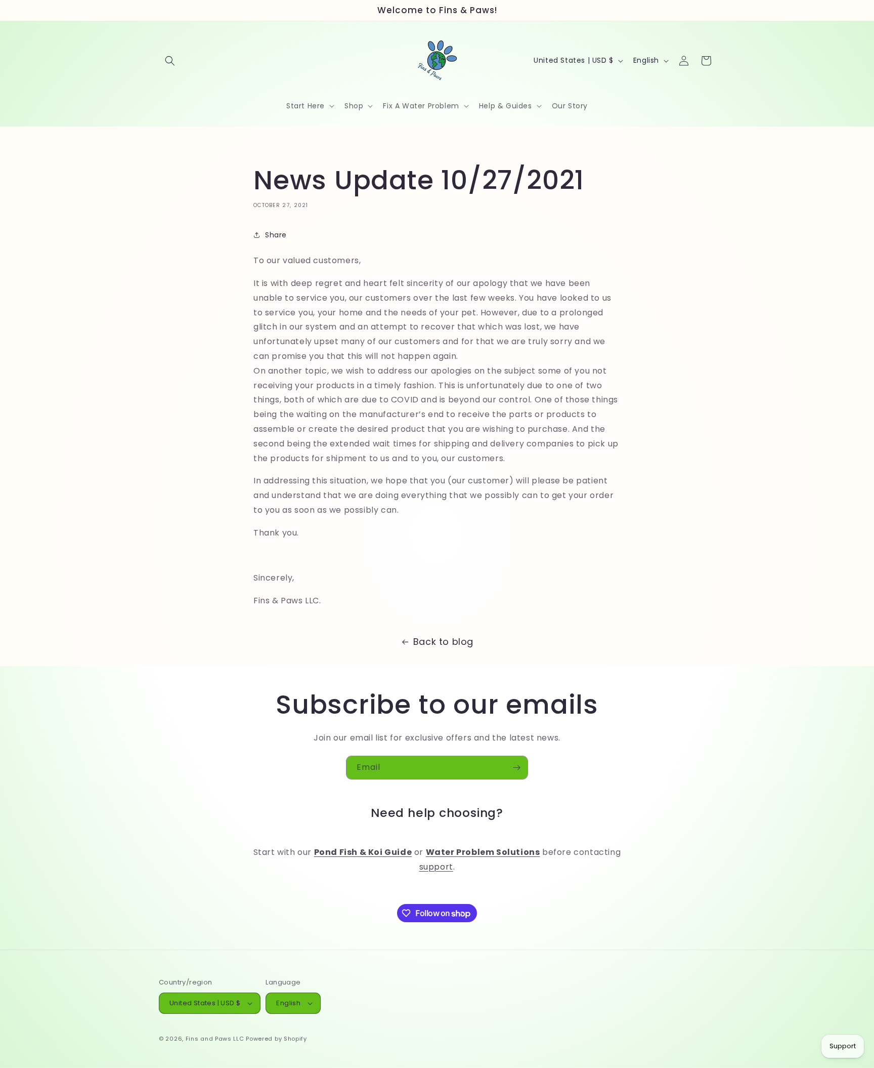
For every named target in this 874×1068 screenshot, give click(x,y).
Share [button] (276, 235)
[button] (170, 61)
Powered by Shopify (276, 1039)
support (436, 867)
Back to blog (443, 641)
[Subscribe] (516, 767)
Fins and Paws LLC (215, 1039)
